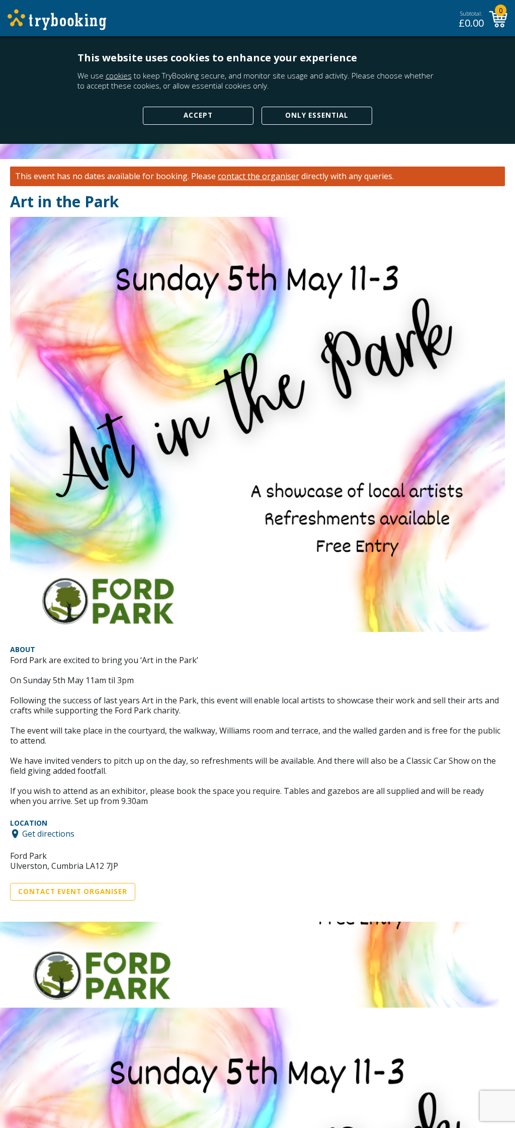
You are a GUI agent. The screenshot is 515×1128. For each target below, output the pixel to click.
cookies (119, 75)
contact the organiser (258, 176)
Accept (198, 115)
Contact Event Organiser (72, 891)
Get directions (48, 833)
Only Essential (317, 115)
